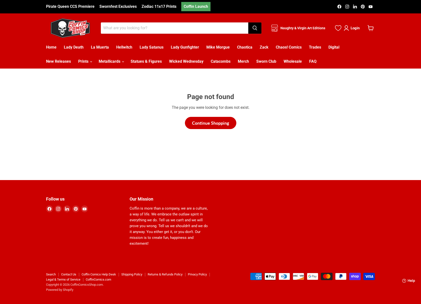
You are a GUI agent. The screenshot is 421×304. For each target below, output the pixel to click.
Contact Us (68, 274)
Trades (315, 47)
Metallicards (110, 61)
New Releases (58, 61)
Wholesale (293, 61)
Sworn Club (266, 61)
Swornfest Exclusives (118, 6)
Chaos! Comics (289, 47)
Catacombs (220, 61)
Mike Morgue (218, 47)
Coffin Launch (196, 6)
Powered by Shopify (59, 290)
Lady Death (74, 47)
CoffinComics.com (98, 279)
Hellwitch (124, 47)
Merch (243, 61)
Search (51, 274)
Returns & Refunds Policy (165, 274)
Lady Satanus (151, 47)
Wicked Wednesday (186, 61)
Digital (333, 47)
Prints (83, 61)
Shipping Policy (131, 274)
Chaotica (244, 47)
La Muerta (100, 47)
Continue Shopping (210, 123)
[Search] (254, 28)
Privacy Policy (197, 274)
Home (51, 47)
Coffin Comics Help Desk (99, 274)
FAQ (312, 61)
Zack (264, 47)
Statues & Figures (146, 61)
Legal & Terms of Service (63, 279)
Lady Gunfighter (185, 47)
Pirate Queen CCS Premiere (70, 6)
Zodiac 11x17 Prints (159, 6)
